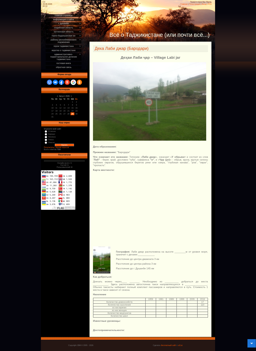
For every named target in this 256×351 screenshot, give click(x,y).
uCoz (180, 345)
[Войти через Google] (73, 82)
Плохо (51, 140)
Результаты (49, 147)
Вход (204, 4)
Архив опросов (62, 147)
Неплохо (52, 137)
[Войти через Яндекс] (67, 82)
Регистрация (194, 4)
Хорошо (51, 134)
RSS (210, 4)
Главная (184, 4)
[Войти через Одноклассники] (79, 82)
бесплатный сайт (168, 345)
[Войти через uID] (49, 82)
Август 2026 (64, 96)
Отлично (52, 131)
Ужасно (51, 142)
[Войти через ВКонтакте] (55, 82)
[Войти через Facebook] (61, 82)
